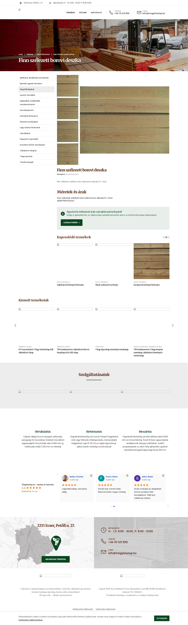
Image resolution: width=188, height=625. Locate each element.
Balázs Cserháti (148, 476)
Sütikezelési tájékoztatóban (31, 620)
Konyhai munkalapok (29, 122)
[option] (67, 85)
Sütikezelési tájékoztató (105, 609)
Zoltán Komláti (112, 476)
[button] (80, 120)
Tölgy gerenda (26, 156)
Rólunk (83, 12)
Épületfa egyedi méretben (31, 83)
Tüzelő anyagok (26, 162)
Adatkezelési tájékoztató (83, 609)
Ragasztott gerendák (29, 139)
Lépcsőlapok (25, 133)
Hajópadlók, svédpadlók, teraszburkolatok (30, 102)
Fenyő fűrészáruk (72, 174)
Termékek (70, 12)
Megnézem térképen (56, 559)
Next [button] (67, 163)
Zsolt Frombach (77, 476)
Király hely (66, 488)
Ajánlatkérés (70, 222)
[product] (79, 261)
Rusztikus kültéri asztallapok (32, 145)
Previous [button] (67, 77)
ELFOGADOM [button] (162, 618)
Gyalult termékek (27, 95)
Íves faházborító (27, 110)
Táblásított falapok (28, 150)
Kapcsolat (96, 12)
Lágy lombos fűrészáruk (30, 127)
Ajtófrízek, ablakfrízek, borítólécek (34, 78)
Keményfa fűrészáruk (29, 116)
